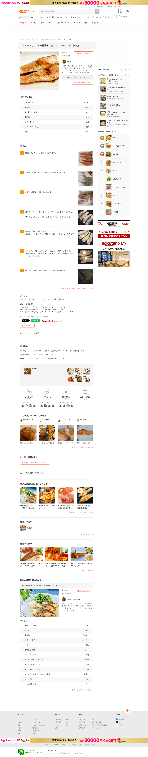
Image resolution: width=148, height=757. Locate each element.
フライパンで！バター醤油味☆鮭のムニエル (49, 358)
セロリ (67, 17)
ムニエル (66, 351)
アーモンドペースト (85, 17)
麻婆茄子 (51, 17)
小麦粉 (27, 117)
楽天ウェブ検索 (96, 722)
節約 (66, 725)
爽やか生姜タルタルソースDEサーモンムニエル (40, 585)
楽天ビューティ (83, 725)
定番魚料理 (58, 722)
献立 (42, 23)
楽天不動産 (82, 722)
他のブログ (59, 321)
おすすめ (23, 23)
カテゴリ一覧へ (85, 534)
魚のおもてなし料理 (77, 351)
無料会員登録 (124, 16)
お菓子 (57, 728)
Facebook (121, 719)
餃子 (93, 17)
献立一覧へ (86, 570)
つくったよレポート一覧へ (80, 447)
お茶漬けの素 (74, 17)
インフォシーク (98, 6)
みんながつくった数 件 (77, 77)
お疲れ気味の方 (56, 351)
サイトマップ (36, 722)
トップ (20, 719)
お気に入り (119, 13)
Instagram (121, 725)
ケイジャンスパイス (42, 17)
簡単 (66, 722)
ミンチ (33, 17)
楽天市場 (127, 6)
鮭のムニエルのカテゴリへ (80, 512)
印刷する (29, 326)
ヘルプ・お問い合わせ (38, 725)
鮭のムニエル (56, 39)
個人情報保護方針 (54, 745)
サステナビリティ (78, 753)
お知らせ (35, 734)
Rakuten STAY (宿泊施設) (99, 725)
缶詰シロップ (100, 17)
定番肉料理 (58, 719)
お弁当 (67, 719)
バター (41, 355)
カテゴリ (33, 23)
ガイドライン (36, 731)
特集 (19, 734)
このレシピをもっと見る (81, 690)
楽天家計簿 (108, 6)
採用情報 (74, 745)
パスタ (57, 725)
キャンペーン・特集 (81, 23)
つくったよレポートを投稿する (83, 82)
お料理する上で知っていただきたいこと (75, 289)
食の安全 (95, 23)
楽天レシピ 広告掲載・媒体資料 (86, 745)
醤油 (46, 355)
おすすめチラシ (118, 6)
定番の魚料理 (45, 39)
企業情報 (46, 745)
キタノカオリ (59, 17)
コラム (50, 23)
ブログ (94, 719)
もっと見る (124, 69)
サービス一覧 (52, 753)
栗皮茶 (34, 368)
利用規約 (35, 728)
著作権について (65, 745)
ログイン (127, 13)
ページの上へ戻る (127, 711)
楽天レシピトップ (23, 39)
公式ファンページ (63, 23)
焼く (35, 355)
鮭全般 (47, 351)
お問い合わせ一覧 (64, 753)
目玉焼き (107, 17)
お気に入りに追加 (84, 53)
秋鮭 (51, 355)
